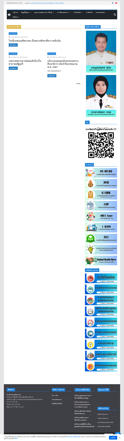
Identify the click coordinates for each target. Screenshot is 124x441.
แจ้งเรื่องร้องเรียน (57, 403)
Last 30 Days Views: (103, 422)
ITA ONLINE (77, 12)
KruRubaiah (25, 37)
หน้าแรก (15, 12)
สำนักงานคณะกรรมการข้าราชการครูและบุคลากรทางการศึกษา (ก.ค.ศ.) (82, 404)
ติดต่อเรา (16, 17)
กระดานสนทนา (100, 12)
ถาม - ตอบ (55, 395)
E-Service (89, 12)
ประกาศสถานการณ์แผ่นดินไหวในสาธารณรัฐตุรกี (25, 62)
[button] (30, 12)
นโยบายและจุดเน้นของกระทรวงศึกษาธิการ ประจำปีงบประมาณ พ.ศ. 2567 (62, 63)
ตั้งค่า (16, 438)
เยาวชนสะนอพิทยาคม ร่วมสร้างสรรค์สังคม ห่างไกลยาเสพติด (47, 3)
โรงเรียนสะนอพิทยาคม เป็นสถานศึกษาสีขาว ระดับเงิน (35, 40)
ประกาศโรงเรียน (13, 33)
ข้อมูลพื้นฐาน (25, 12)
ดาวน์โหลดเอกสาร (62, 12)
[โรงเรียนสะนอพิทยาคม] (9, 14)
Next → (79, 83)
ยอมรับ (113, 437)
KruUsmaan (63, 57)
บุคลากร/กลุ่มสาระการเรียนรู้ (43, 12)
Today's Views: (102, 418)
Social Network (57, 399)
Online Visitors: (102, 414)
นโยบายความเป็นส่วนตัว (73, 437)
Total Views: (101, 426)
